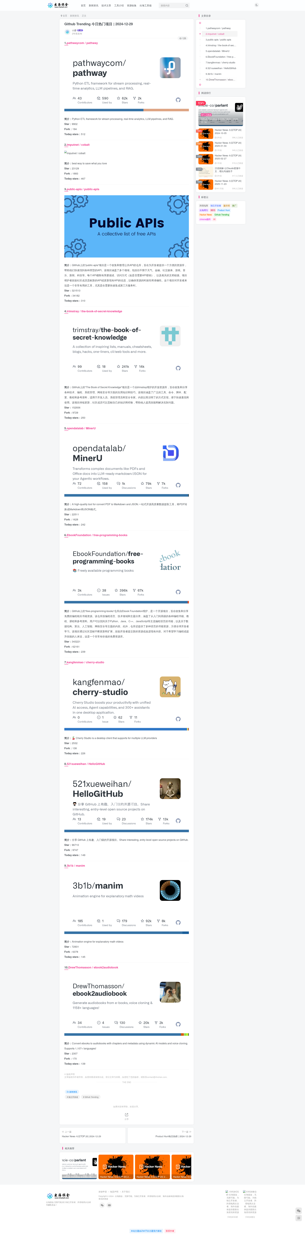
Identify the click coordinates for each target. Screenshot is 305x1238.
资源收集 (131, 5)
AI (214, 219)
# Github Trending (90, 1097)
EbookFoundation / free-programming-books (97, 535)
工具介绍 (119, 5)
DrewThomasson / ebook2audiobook (93, 967)
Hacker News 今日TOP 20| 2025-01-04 (228, 144)
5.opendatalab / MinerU (217, 51)
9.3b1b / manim (213, 73)
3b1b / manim (76, 865)
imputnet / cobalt (78, 145)
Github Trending (222, 214)
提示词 (227, 205)
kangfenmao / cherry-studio (85, 662)
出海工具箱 (146, 5)
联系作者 (170, 1230)
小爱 (74, 30)
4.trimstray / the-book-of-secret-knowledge (221, 45)
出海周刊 (204, 210)
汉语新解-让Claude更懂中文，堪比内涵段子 (228, 170)
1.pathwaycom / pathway (218, 28)
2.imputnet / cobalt (215, 33)
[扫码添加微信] (298, 1211)
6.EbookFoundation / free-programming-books (221, 56)
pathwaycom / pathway (82, 43)
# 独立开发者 (72, 1097)
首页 (83, 5)
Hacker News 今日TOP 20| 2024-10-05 (228, 131)
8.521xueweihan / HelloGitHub (221, 68)
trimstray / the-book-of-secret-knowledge (94, 311)
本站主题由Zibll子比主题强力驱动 (146, 1230)
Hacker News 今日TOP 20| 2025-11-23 (228, 182)
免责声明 (114, 1191)
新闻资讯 (93, 5)
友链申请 (102, 1191)
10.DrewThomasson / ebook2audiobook (221, 79)
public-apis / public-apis (83, 189)
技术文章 (106, 5)
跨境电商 (204, 205)
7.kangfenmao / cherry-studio (220, 62)
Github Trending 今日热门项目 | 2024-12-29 (98, 23)
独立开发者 (216, 205)
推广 (234, 205)
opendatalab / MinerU (81, 428)
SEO (213, 210)
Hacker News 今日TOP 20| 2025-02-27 (228, 157)
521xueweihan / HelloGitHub (86, 764)
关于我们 (126, 1191)
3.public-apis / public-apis (218, 39)
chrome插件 (205, 219)
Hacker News (206, 214)
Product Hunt (224, 210)
